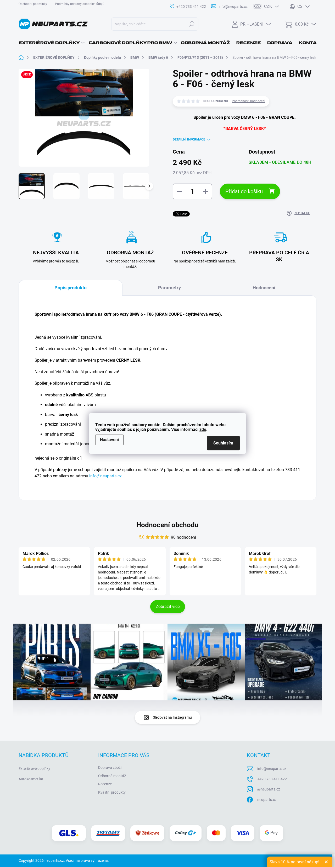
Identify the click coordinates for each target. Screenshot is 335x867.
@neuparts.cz (268, 789)
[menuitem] (52, 43)
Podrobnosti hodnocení (248, 101)
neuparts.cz (267, 800)
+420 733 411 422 (272, 779)
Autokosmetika (31, 779)
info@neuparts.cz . (106, 475)
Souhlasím (223, 443)
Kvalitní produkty (112, 792)
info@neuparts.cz (271, 768)
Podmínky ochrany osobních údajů (79, 4)
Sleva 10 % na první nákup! (294, 861)
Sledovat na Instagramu (172, 717)
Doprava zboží (109, 767)
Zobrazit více (168, 606)
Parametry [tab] (169, 287)
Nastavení (109, 439)
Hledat (191, 24)
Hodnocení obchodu (167, 525)
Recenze (105, 784)
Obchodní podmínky (33, 4)
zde (202, 429)
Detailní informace (189, 139)
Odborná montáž (112, 776)
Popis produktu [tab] (70, 287)
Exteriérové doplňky (34, 768)
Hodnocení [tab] (264, 287)
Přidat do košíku (244, 191)
